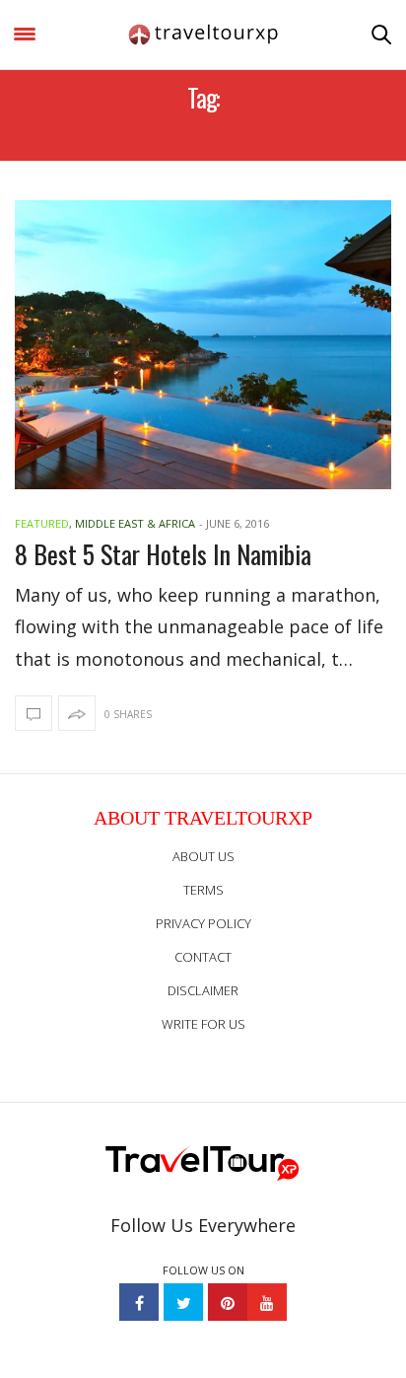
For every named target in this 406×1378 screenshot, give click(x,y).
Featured (42, 523)
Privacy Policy (203, 923)
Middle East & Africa (135, 523)
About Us (203, 856)
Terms (203, 890)
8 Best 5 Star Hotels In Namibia (163, 554)
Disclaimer (203, 990)
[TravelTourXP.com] (203, 34)
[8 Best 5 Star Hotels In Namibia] (203, 344)
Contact (203, 957)
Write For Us (203, 1024)
